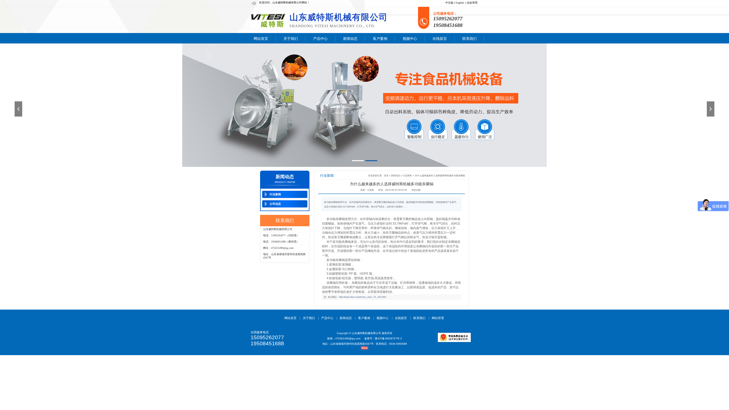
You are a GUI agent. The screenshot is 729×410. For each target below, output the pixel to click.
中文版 (449, 2)
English (460, 2)
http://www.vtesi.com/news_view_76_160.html (362, 297)
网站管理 (438, 318)
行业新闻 (407, 175)
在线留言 (401, 318)
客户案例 (364, 318)
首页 (386, 175)
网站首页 (290, 318)
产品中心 (327, 318)
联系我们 (419, 318)
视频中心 (382, 318)
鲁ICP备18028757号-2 (388, 338)
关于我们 (309, 318)
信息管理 (472, 2)
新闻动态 (395, 175)
